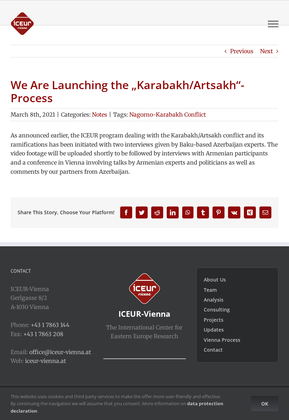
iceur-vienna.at (45, 360)
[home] (144, 277)
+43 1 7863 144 (50, 324)
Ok (264, 403)
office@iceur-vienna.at (60, 352)
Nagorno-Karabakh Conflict (167, 114)
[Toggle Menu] (273, 24)
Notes (99, 114)
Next (266, 51)
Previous (241, 51)
